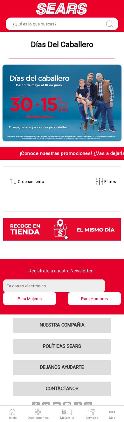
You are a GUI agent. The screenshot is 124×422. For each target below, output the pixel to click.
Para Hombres (94, 298)
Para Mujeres (29, 298)
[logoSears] (61, 9)
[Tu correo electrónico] (62, 285)
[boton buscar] (109, 24)
